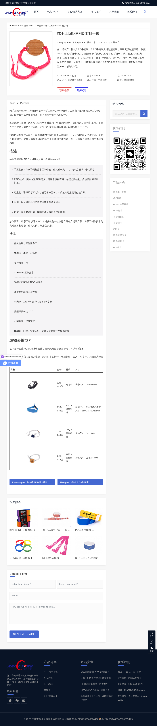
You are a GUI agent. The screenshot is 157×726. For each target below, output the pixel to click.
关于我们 (114, 11)
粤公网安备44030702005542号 (117, 719)
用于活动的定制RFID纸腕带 (56, 530)
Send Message (24, 634)
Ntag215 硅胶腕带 (21, 558)
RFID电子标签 (119, 192)
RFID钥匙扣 (118, 217)
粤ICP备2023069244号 (86, 719)
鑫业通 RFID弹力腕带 (22, 530)
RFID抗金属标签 (120, 204)
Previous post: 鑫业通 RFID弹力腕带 (29, 482)
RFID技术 (95, 11)
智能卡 (116, 229)
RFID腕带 (23, 25)
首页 (36, 11)
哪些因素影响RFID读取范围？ (95, 671)
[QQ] (10, 700)
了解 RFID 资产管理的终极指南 (96, 678)
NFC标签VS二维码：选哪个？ (95, 690)
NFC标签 (117, 198)
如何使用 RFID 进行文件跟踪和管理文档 (97, 698)
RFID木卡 (117, 247)
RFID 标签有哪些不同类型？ (94, 684)
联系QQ (81, 90)
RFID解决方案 (74, 11)
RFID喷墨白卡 (119, 235)
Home (14, 25)
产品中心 (52, 11)
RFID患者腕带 (50, 558)
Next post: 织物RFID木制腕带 (74, 482)
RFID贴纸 (117, 210)
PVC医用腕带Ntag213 (83, 530)
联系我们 (132, 11)
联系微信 (64, 90)
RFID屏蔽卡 (118, 241)
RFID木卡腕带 (36, 25)
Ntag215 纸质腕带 (87, 558)
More (23, 517)
